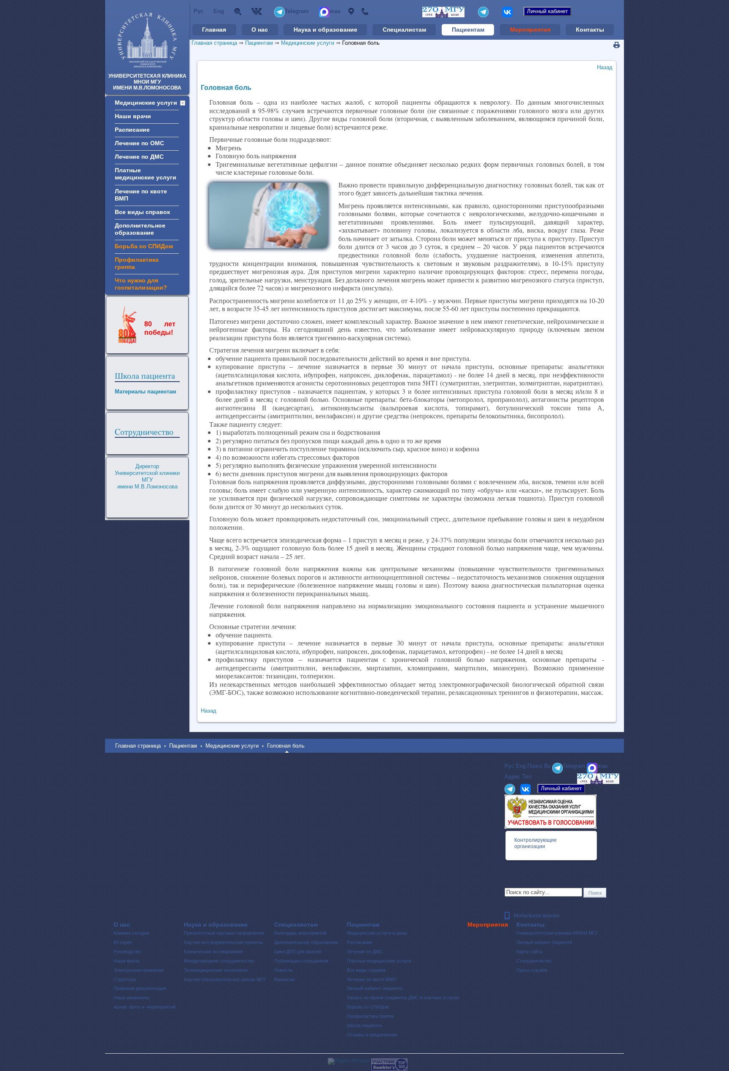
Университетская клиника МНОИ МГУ (557, 932)
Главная (214, 29)
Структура (124, 979)
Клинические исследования (213, 951)
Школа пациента (145, 375)
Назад (605, 67)
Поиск (237, 11)
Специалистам (404, 29)
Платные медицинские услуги (379, 960)
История (122, 942)
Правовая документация (139, 988)
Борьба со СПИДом (368, 1006)
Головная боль (361, 43)
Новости (283, 970)
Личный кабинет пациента (374, 988)
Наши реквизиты (131, 997)
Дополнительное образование (306, 942)
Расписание (360, 942)
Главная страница (214, 43)
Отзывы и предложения (372, 1034)
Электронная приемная (138, 970)
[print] (616, 45)
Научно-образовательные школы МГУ (225, 979)
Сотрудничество (534, 960)
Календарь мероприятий (300, 932)
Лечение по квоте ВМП (371, 979)
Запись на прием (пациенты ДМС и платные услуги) (403, 997)
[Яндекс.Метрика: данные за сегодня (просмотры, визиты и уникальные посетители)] (349, 1061)
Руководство (127, 951)
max (334, 11)
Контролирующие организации (535, 843)
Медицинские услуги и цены (377, 932)
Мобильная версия (536, 916)
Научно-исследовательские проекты (223, 942)
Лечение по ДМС (365, 951)
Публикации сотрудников (301, 960)
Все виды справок (366, 970)
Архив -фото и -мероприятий (144, 1006)
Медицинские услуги (307, 43)
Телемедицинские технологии (216, 970)
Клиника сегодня (131, 932)
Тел (364, 11)
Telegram (297, 11)
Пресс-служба (531, 970)
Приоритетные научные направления (224, 932)
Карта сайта (529, 951)
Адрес (350, 11)
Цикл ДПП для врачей (297, 951)
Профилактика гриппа (370, 1016)
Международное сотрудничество (219, 960)
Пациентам (468, 29)
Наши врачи (126, 960)
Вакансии (284, 979)
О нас (259, 29)
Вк (257, 11)
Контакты (590, 29)
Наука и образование (325, 29)
